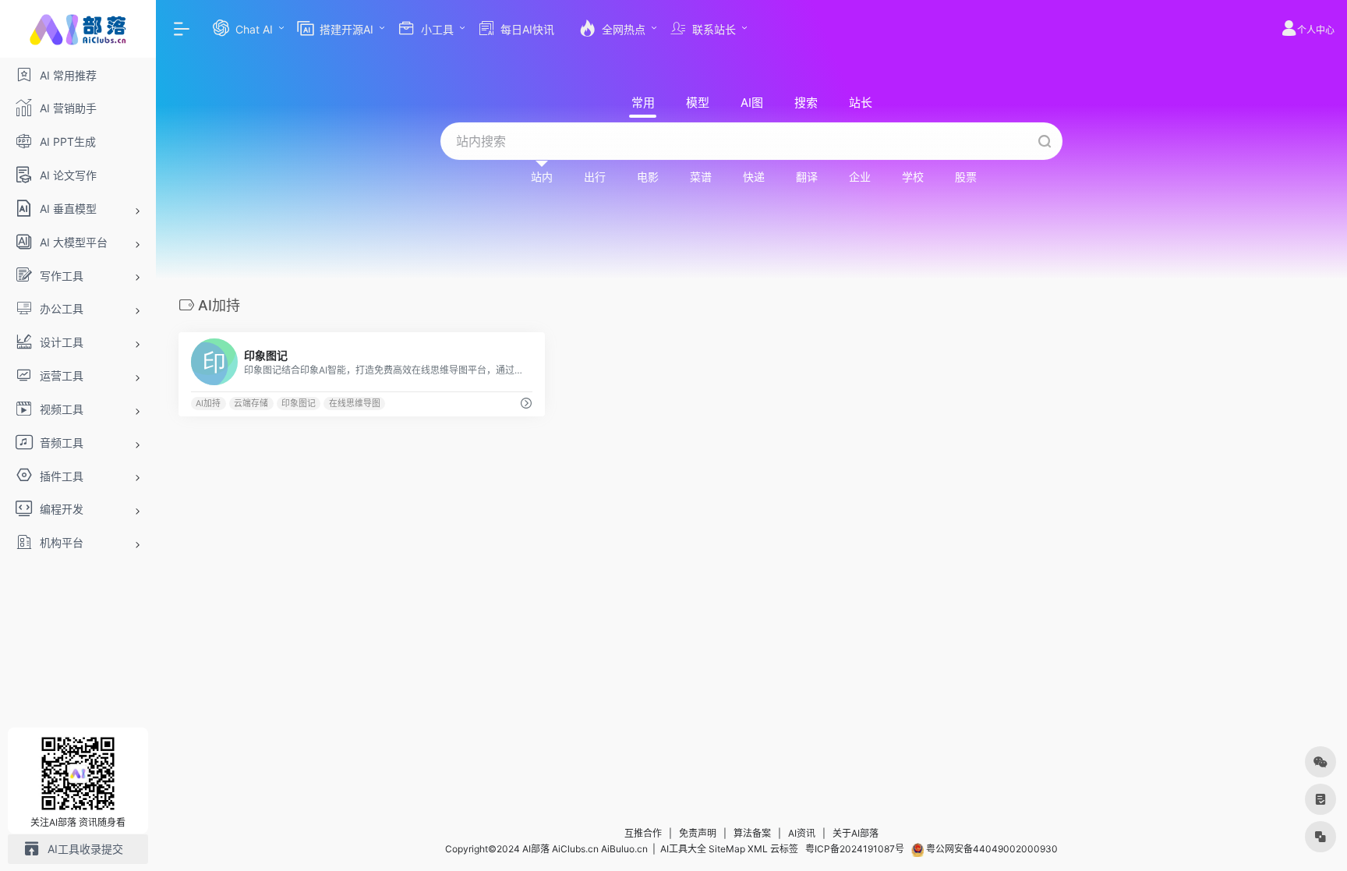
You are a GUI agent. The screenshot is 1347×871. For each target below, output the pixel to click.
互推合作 (643, 833)
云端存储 (251, 403)
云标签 (784, 849)
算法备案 (752, 833)
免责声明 (697, 833)
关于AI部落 (856, 833)
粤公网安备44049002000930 (991, 849)
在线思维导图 (354, 403)
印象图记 (298, 403)
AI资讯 (801, 833)
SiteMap (727, 849)
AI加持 (208, 403)
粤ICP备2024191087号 (854, 849)
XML (758, 849)
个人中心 (1316, 30)
